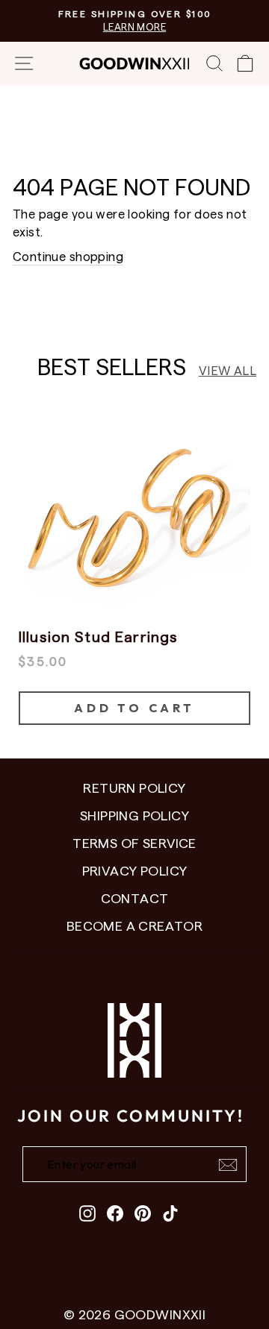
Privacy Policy (135, 870)
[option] (134, 561)
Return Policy (134, 787)
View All (227, 369)
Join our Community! (130, 1115)
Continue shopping (68, 255)
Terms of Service (134, 842)
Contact (135, 897)
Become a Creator (135, 925)
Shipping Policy (134, 815)
